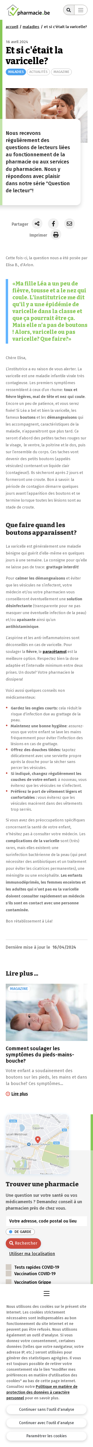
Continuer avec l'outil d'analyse (46, 1423)
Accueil (12, 27)
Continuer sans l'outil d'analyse (46, 1409)
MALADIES (16, 72)
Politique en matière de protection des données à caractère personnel (42, 1392)
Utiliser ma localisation (32, 1253)
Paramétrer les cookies (46, 1436)
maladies (31, 27)
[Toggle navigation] (81, 10)
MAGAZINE (61, 72)
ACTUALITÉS (38, 72)
